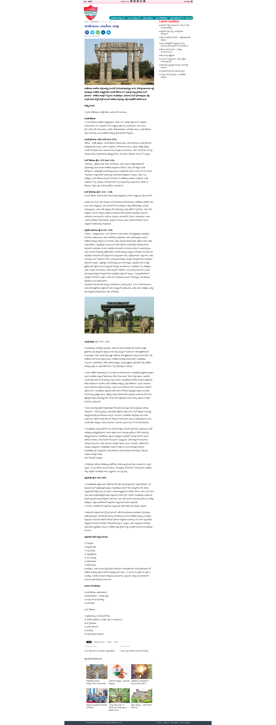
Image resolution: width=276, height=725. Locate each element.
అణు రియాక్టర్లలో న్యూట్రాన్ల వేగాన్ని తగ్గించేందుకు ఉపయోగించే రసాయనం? (174, 45)
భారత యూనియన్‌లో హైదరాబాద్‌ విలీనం (135, 651)
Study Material (94, 22)
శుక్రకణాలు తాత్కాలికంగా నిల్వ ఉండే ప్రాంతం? (140, 682)
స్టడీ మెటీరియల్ (175, 18)
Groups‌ (109, 642)
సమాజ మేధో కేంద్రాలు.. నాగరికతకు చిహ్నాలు (173, 76)
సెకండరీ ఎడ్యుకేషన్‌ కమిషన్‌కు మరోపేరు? (96, 706)
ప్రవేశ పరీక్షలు (148, 18)
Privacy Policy (174, 723)
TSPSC (116, 642)
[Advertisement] (70, 32)
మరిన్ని (188, 18)
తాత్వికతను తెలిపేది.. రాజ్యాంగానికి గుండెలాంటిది (96, 682)
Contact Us (166, 723)
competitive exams (99, 642)
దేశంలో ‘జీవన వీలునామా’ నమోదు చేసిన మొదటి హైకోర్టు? (175, 27)
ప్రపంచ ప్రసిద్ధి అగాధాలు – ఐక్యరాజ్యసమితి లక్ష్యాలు (175, 39)
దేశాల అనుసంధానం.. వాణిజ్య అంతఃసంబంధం (171, 51)
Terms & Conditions (185, 723)
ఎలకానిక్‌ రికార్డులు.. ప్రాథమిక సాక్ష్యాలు (119, 682)
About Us (159, 723)
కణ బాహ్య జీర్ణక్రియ (168, 56)
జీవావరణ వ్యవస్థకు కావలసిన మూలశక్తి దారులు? (174, 66)
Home (86, 22)
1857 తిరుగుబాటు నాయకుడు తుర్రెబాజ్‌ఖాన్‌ (100, 651)
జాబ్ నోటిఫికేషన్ (161, 18)
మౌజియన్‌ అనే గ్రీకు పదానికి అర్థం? (173, 71)
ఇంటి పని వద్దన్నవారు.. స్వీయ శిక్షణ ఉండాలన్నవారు (173, 60)
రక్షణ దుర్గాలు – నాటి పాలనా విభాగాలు (141, 706)
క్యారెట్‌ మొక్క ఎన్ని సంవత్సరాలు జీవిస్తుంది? (172, 33)
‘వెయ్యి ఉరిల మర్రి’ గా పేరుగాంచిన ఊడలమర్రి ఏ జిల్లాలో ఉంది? (118, 707)
